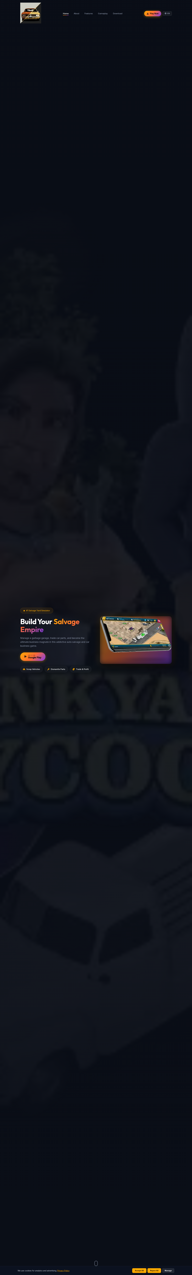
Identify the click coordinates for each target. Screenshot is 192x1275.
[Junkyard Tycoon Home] (30, 14)
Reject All (154, 1271)
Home (66, 13)
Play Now (154, 13)
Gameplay (103, 13)
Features (89, 13)
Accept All (139, 1271)
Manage (168, 1271)
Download (117, 13)
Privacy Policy (63, 1271)
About (76, 13)
